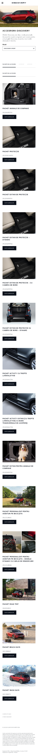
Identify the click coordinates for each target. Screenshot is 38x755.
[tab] (9, 64)
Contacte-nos (7, 714)
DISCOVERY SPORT (10, 48)
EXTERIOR (21, 64)
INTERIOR (29, 64)
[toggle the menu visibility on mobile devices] (2, 3)
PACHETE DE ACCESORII (9, 64)
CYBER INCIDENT (7, 716)
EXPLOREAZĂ (9, 117)
